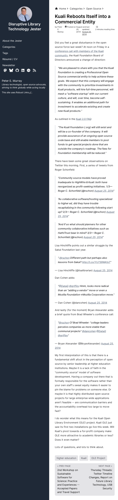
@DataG (64, 286)
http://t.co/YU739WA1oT (96, 262)
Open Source (93, 8)
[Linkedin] (22, 70)
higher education (66, 458)
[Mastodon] (5, 70)
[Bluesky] (11, 70)
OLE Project (98, 458)
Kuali (84, 458)
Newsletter (8, 65)
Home (62, 8)
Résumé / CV (10, 59)
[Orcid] (28, 70)
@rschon (64, 257)
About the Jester (12, 40)
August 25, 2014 (103, 190)
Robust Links (22, 92)
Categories (8, 46)
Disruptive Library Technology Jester (24, 26)
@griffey (74, 286)
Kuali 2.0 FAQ (83, 118)
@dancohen (89, 331)
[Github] (17, 70)
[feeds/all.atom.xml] (34, 70)
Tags (5, 53)
